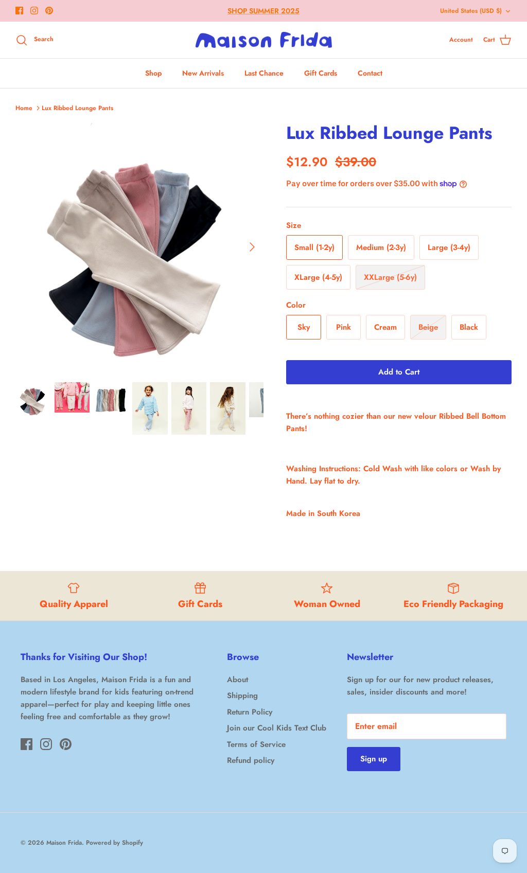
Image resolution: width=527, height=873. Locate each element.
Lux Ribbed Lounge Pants (77, 108)
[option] (139, 247)
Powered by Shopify (114, 842)
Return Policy (249, 712)
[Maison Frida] (264, 40)
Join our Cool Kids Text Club (276, 728)
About (237, 679)
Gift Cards (320, 73)
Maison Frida (64, 842)
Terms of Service (256, 744)
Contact (370, 73)
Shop (153, 73)
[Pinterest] (49, 10)
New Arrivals (203, 73)
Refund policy (250, 760)
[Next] (252, 247)
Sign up (373, 758)
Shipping (242, 695)
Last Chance (264, 73)
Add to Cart (398, 372)
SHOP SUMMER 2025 (263, 11)
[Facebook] (19, 10)
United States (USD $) (471, 10)
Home (23, 108)
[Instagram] (34, 10)
